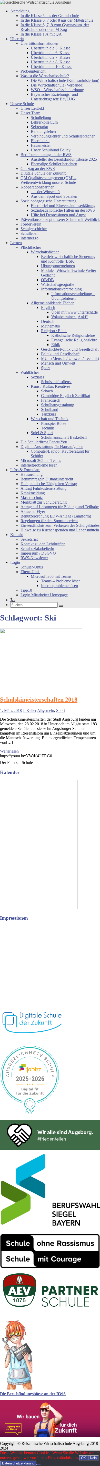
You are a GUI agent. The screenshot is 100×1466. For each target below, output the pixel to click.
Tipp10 (26, 590)
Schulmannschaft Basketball (64, 437)
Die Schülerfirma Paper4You (44, 442)
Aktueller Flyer (33, 511)
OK (83, 1458)
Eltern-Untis (30, 572)
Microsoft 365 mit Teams (41, 460)
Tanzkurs (48, 414)
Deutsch (47, 321)
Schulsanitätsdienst (56, 382)
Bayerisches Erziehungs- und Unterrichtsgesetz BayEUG (54, 96)
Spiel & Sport (42, 432)
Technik (47, 428)
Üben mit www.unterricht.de (74, 312)
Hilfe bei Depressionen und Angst (58, 215)
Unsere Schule (22, 103)
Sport (45, 368)
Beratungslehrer (43, 131)
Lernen (16, 242)
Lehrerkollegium (44, 122)
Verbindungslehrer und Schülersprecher (63, 136)
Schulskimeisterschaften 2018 (38, 699)
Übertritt (17, 39)
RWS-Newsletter (34, 558)
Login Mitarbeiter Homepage (44, 595)
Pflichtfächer (31, 247)
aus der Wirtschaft (45, 191)
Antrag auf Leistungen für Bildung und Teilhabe (60, 507)
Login (15, 562)
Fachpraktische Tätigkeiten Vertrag (49, 483)
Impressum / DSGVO (38, 553)
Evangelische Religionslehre (74, 340)
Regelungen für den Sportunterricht (49, 521)
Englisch (48, 307)
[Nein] (38, 1464)
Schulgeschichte (34, 229)
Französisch (50, 400)
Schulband (49, 409)
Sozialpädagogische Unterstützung (48, 201)
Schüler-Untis (32, 567)
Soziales (37, 377)
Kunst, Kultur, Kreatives (50, 386)
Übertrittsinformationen (39, 43)
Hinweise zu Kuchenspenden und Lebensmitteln (60, 530)
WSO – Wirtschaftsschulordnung (57, 90)
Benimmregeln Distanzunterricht (47, 479)
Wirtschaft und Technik (49, 419)
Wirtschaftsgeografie (57, 284)
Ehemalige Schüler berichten (54, 164)
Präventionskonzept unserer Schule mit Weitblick (60, 219)
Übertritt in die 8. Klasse (50, 62)
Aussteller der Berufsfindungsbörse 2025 (64, 159)
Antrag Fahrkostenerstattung (43, 488)
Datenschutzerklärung (18, 1463)
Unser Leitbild (32, 108)
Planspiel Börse (53, 423)
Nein (93, 1458)
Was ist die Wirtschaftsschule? (45, 76)
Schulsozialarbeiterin (37, 548)
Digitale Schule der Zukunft (43, 173)
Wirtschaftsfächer (45, 252)
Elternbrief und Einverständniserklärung (63, 205)
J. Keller (29, 710)
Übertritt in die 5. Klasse (50, 48)
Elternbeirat (40, 141)
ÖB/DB (47, 280)
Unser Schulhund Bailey (51, 150)
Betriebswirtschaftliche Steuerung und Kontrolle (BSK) (68, 258)
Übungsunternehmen (58, 266)
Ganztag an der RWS (38, 168)
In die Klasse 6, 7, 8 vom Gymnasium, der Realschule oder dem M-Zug (55, 27)
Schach (47, 391)
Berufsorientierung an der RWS (46, 154)
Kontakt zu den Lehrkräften (43, 544)
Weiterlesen (9, 751)
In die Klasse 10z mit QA (41, 34)
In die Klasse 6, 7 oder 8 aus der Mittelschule (57, 20)
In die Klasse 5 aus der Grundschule (50, 15)
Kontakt (16, 534)
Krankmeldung (33, 493)
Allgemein (45, 710)
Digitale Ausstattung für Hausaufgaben (52, 446)
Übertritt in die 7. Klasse (50, 57)
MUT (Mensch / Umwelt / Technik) (70, 358)
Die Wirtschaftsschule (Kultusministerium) (65, 80)
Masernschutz (32, 497)
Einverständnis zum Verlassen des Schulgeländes (60, 525)
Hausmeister (41, 145)
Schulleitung (41, 117)
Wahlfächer (30, 372)
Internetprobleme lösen (39, 465)
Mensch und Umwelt (58, 363)
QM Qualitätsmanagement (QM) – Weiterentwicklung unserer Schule (48, 180)
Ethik (55, 344)
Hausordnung (32, 474)
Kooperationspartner (37, 187)
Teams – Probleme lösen (61, 581)
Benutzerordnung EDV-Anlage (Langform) (56, 516)
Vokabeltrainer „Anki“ (69, 317)
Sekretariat (39, 127)
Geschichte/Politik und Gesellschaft (69, 349)
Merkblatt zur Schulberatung (44, 502)
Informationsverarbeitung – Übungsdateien (73, 295)
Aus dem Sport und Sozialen (54, 196)
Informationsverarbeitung (61, 289)
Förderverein (31, 224)
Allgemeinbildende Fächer (52, 303)
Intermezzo (29, 238)
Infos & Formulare (25, 470)
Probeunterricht (33, 71)
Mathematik (50, 326)
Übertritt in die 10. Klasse (51, 66)
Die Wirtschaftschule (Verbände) (57, 85)
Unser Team (30, 113)
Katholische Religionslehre (73, 335)
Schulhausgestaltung (57, 405)
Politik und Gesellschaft (60, 354)
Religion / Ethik (54, 331)
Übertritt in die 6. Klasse (50, 52)
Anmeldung (19, 11)
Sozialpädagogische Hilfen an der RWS (63, 210)
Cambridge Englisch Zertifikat (65, 395)
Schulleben (29, 233)
